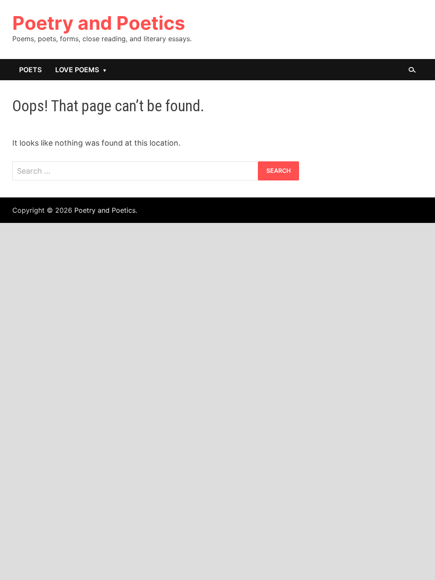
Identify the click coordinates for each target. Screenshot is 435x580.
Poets (30, 69)
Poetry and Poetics (98, 22)
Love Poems (77, 69)
